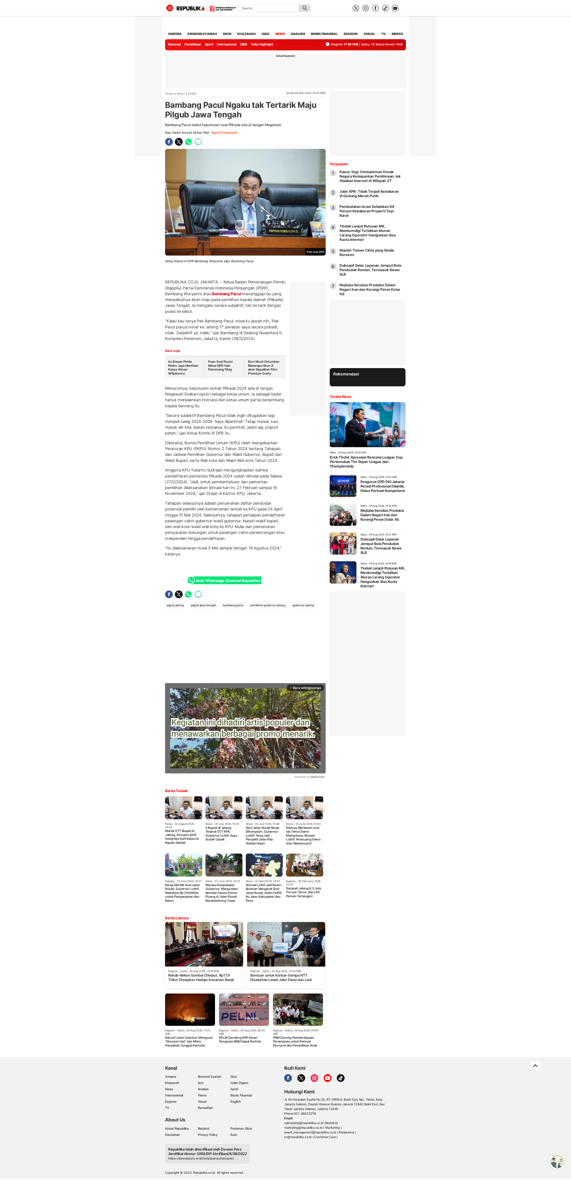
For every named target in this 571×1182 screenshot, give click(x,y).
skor (227, 34)
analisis (298, 34)
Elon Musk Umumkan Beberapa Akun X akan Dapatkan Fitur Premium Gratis (263, 367)
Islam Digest (239, 1083)
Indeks (397, 34)
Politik (192, 93)
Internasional (226, 44)
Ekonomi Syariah (202, 34)
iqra (265, 34)
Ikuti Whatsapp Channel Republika (228, 580)
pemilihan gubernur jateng (267, 605)
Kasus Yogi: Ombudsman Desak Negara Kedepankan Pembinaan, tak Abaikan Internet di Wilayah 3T (370, 176)
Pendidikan (192, 44)
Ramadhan (205, 1108)
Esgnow (171, 1101)
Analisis (203, 1089)
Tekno (202, 1095)
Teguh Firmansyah (224, 132)
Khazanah (172, 1083)
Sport (209, 44)
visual (369, 34)
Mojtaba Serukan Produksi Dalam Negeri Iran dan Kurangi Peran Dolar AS (369, 289)
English (235, 1101)
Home (169, 93)
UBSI (243, 44)
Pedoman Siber (241, 1128)
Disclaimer (172, 1135)
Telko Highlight (262, 44)
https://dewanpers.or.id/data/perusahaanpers (201, 1158)
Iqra (200, 1083)
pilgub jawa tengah (203, 605)
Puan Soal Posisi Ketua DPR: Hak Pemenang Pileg (220, 365)
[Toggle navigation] (169, 8)
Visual (202, 1101)
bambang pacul (233, 605)
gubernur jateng (303, 605)
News (181, 93)
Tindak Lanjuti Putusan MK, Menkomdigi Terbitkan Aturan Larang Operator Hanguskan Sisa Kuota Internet (367, 233)
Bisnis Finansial (324, 34)
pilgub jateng (175, 605)
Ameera (170, 1076)
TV (383, 34)
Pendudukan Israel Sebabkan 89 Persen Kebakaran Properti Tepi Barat (366, 211)
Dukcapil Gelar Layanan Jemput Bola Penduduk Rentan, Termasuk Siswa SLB (370, 270)
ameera (175, 34)
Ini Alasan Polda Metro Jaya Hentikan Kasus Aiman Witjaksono (183, 367)
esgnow (351, 34)
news (280, 34)
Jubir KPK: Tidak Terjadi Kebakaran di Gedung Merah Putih (369, 193)
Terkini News (341, 396)
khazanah (246, 34)
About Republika (177, 1128)
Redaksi (203, 1128)
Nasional (174, 44)
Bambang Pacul (226, 293)
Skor (233, 1076)
